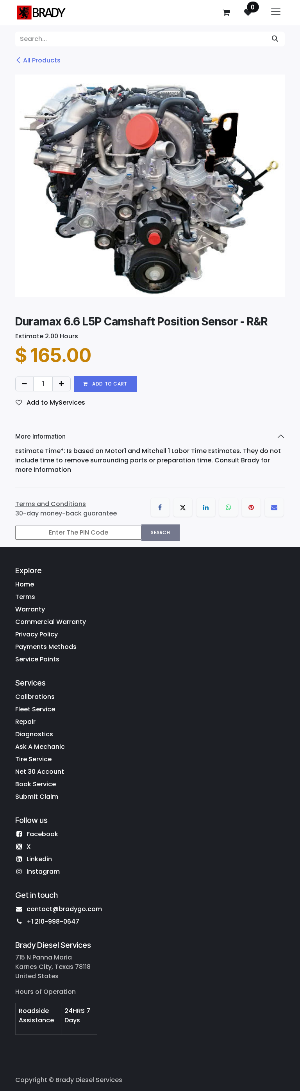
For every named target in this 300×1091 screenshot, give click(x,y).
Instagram (43, 871)
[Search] (275, 39)
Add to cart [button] (109, 383)
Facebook (42, 834)
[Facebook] (160, 507)
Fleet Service (35, 709)
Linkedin (39, 859)
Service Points (37, 659)
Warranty (30, 609)
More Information (40, 436)
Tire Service (33, 759)
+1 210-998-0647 (53, 921)
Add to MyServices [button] (55, 402)
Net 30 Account (39, 771)
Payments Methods (46, 646)
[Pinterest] (251, 507)
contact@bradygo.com (64, 908)
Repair (25, 721)
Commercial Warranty (50, 621)
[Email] (274, 507)
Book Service (35, 784)
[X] (182, 507)
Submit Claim (36, 796)
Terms (25, 596)
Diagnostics (34, 734)
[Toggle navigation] (276, 12)
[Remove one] (24, 384)
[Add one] (61, 384)
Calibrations (35, 696)
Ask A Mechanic (40, 746)
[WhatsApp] (228, 507)
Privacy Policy (36, 634)
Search (160, 532)
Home (24, 584)
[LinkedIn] (205, 507)
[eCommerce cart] (226, 12)
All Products (42, 60)
